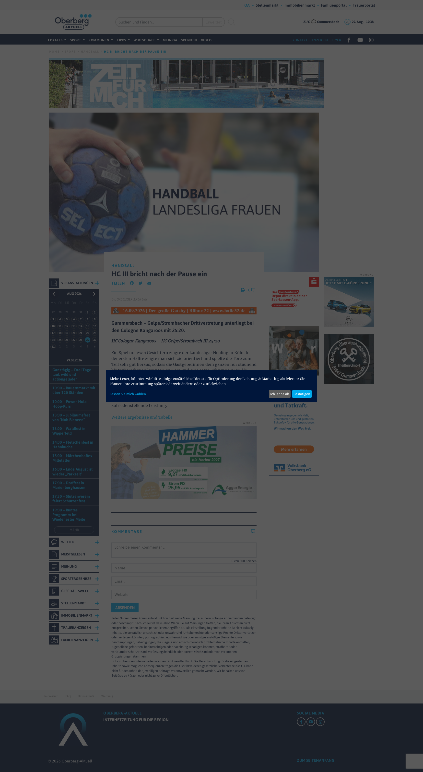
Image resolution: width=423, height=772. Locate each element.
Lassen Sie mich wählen (128, 394)
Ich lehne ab (279, 394)
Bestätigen (302, 394)
